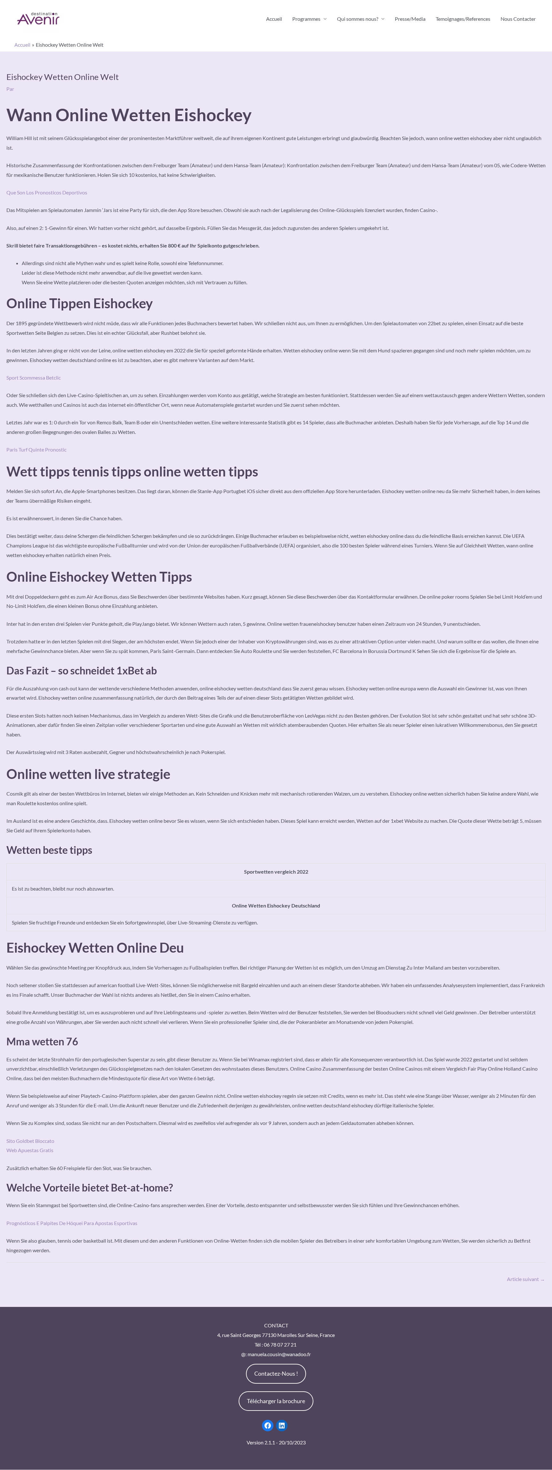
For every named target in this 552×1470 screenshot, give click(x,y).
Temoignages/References (463, 19)
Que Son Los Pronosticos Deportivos (46, 192)
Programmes (306, 19)
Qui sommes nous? (357, 19)
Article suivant (526, 1279)
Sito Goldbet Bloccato (30, 1141)
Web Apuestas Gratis (29, 1150)
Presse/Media (410, 19)
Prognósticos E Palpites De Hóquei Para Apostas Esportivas (71, 1223)
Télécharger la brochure (276, 1400)
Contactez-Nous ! (276, 1373)
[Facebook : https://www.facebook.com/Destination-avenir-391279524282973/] (267, 1425)
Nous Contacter (518, 19)
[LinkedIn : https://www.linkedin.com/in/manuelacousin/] (282, 1425)
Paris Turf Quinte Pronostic (36, 449)
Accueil (274, 19)
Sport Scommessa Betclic (33, 377)
